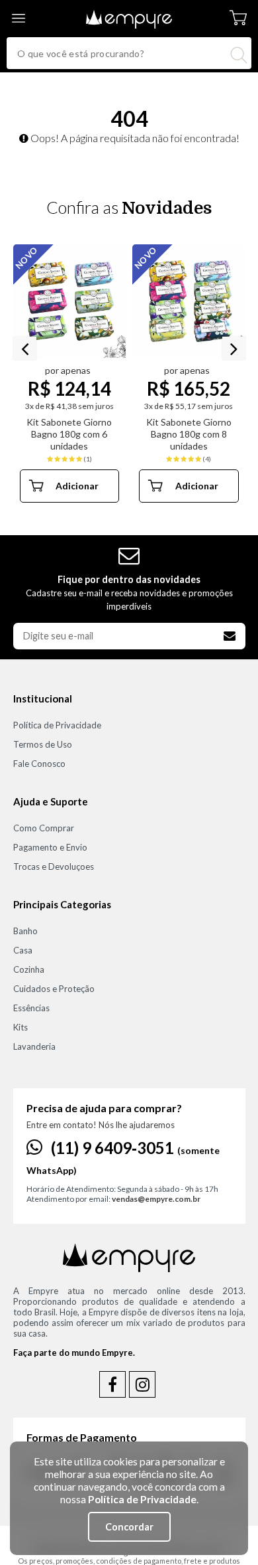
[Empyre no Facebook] (112, 1384)
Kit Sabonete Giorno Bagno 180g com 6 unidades (69, 434)
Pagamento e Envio (50, 847)
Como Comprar (43, 828)
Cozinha (28, 969)
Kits (20, 1027)
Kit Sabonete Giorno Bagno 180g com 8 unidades (189, 434)
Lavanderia (34, 1046)
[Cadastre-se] (229, 636)
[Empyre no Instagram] (142, 1384)
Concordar (129, 1526)
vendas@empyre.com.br (156, 1199)
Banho (25, 931)
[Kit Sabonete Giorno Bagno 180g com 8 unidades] (188, 301)
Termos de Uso (42, 744)
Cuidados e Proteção (54, 988)
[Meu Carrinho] (238, 18)
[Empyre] (129, 10)
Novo (145, 257)
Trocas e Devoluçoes (53, 866)
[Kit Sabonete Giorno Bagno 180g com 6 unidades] (69, 301)
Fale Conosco (39, 763)
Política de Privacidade (57, 725)
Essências (31, 1008)
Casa (22, 950)
